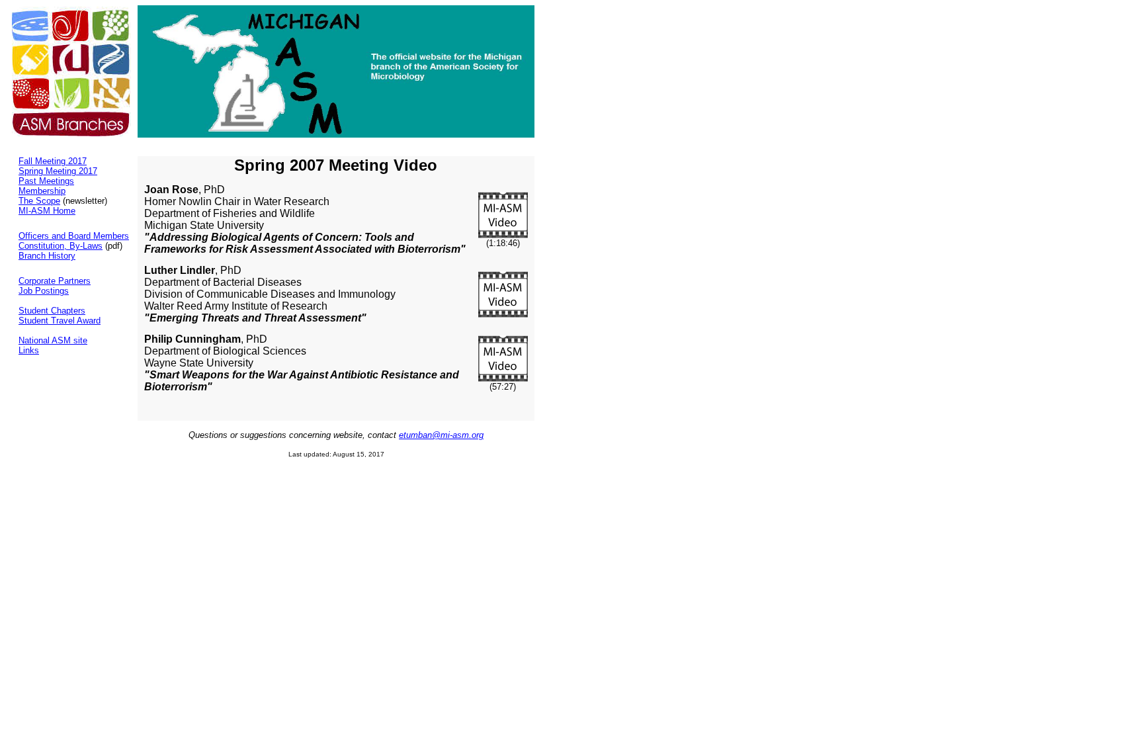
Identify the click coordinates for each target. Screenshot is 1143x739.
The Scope (39, 201)
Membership (42, 191)
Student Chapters (52, 311)
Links (29, 350)
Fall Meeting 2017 (53, 161)
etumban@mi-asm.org (441, 435)
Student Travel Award (60, 321)
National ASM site (53, 340)
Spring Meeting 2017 (58, 171)
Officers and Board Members (74, 236)
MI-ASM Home (47, 211)
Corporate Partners (55, 281)
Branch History (47, 256)
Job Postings (44, 291)
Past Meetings (46, 181)
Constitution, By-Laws (61, 246)
